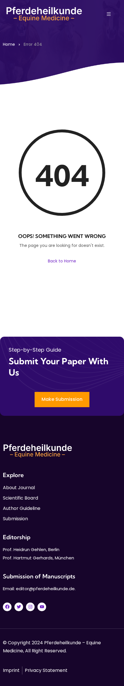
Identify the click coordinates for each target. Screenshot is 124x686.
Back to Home (62, 261)
